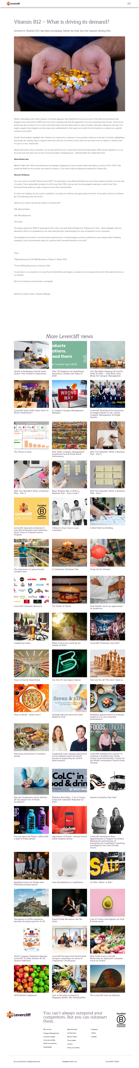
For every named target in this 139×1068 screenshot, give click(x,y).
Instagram (94, 1029)
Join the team (71, 1033)
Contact (70, 1044)
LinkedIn (20, 275)
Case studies (71, 1040)
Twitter (93, 1033)
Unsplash (49, 281)
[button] (129, 3)
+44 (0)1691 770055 (112, 1062)
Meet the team (72, 1029)
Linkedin (94, 1037)
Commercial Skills (49, 1040)
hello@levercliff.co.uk (69, 1062)
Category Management (51, 1033)
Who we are (47, 1029)
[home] (13, 4)
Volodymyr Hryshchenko (32, 281)
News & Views (72, 1037)
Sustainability (47, 1047)
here (102, 272)
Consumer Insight (49, 1037)
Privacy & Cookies (73, 1048)
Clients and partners (50, 1043)
